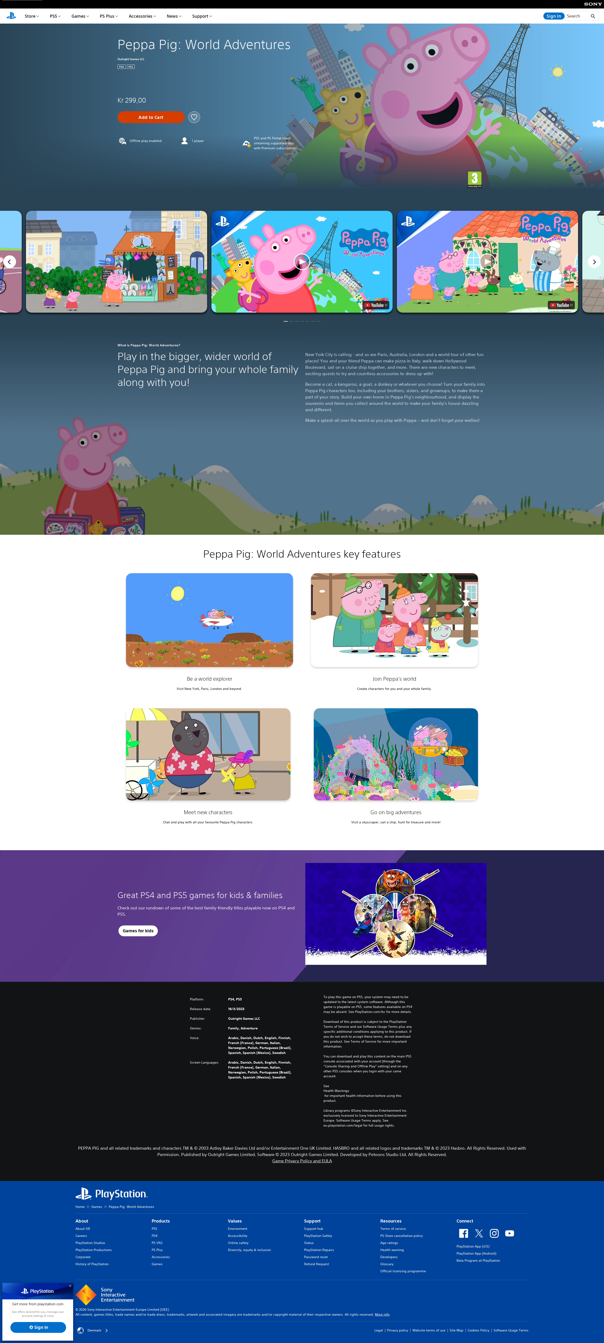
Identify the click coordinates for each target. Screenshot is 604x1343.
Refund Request (316, 1264)
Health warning (392, 1250)
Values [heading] (235, 1221)
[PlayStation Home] (11, 16)
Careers (81, 1236)
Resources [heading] (391, 1221)
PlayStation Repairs (319, 1250)
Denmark (94, 1330)
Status (309, 1243)
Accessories (140, 16)
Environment (237, 1229)
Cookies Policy (478, 1330)
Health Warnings (336, 1091)
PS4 (154, 1236)
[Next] (594, 261)
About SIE (83, 1229)
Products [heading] (161, 1221)
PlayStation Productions (94, 1250)
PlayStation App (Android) (476, 1253)
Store (30, 16)
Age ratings (389, 1243)
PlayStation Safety (318, 1236)
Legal (378, 1330)
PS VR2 (157, 1243)
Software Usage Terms (511, 1330)
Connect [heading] (465, 1221)
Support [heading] (312, 1221)
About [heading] (82, 1221)
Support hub (313, 1229)
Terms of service (393, 1229)
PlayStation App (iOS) (473, 1246)
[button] (302, 262)
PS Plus (107, 16)
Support (200, 16)
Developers (389, 1257)
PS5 (53, 16)
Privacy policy (397, 1330)
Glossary (387, 1264)
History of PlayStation (92, 1264)
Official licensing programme (403, 1271)
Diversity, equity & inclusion (249, 1250)
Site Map (456, 1330)
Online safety (238, 1243)
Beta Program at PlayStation (478, 1260)
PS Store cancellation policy (401, 1236)
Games (78, 16)
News (172, 16)
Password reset (316, 1257)
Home (80, 1207)
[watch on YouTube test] (375, 305)
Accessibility (237, 1236)
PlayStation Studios (90, 1243)
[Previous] (9, 261)
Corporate (83, 1257)
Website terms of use (428, 1330)
